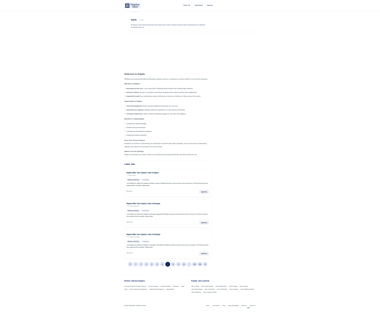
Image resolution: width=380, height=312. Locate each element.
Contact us (253, 305)
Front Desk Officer (166, 286)
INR (248, 308)
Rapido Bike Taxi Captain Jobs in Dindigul (143, 234)
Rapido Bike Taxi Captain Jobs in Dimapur (143, 203)
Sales (126, 289)
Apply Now (204, 192)
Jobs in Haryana (233, 289)
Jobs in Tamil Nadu (222, 289)
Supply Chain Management (156, 289)
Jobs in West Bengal (196, 289)
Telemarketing (170, 289)
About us (210, 5)
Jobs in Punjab (243, 286)
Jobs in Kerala (195, 286)
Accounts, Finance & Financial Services (135, 286)
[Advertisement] (190, 51)
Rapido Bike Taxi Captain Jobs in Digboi (142, 173)
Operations (176, 286)
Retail (182, 286)
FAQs (223, 305)
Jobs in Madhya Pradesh (247, 289)
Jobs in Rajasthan (196, 292)
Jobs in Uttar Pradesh (207, 286)
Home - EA (186, 5)
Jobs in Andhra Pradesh (210, 292)
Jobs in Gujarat (233, 286)
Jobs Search (198, 5)
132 (194, 264)
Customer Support (153, 286)
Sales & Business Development (138, 289)
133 (199, 264)
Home (207, 305)
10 (184, 264)
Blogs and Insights (233, 305)
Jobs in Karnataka (209, 289)
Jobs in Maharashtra (221, 286)
